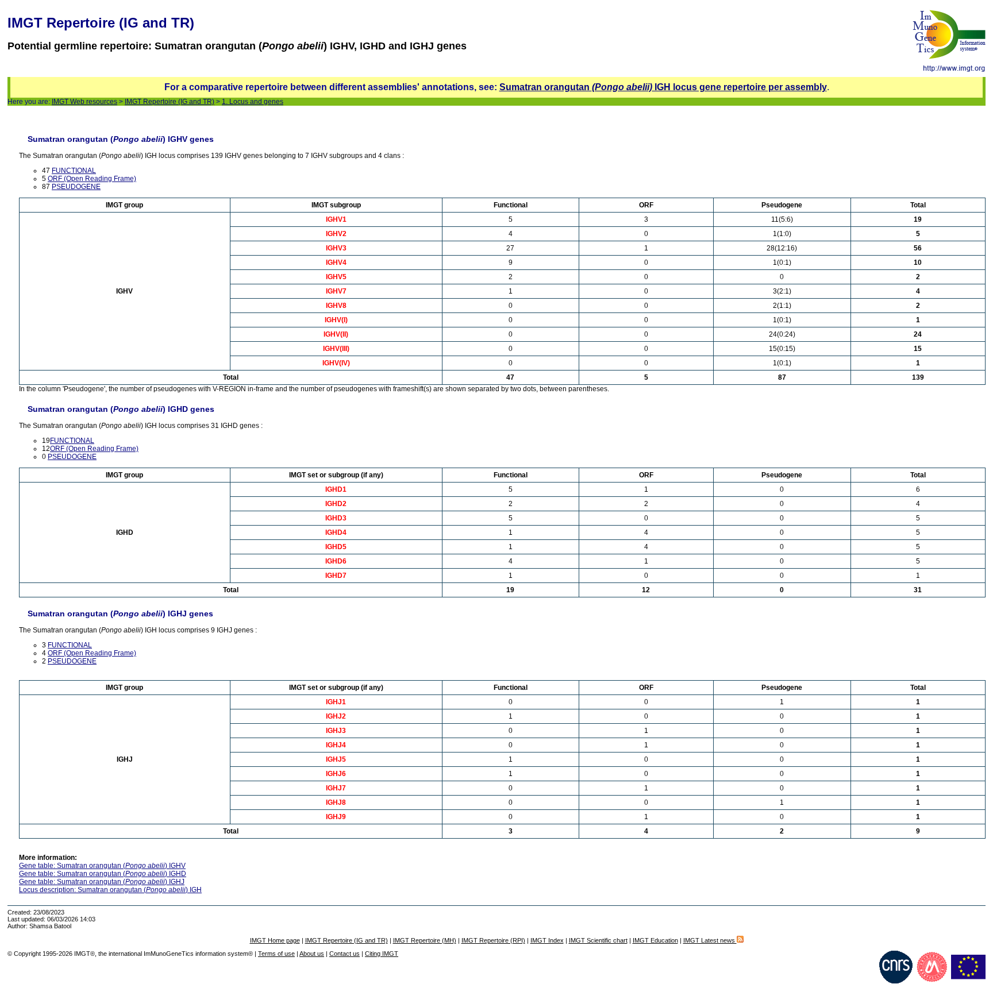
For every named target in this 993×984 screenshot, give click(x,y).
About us (311, 953)
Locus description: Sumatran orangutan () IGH (110, 890)
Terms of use (276, 953)
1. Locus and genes (252, 102)
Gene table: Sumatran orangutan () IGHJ (101, 882)
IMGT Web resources (84, 102)
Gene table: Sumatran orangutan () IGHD (102, 874)
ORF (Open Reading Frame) (92, 179)
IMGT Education (655, 940)
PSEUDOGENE (76, 187)
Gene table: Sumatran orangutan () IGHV (102, 866)
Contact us (344, 953)
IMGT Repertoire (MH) (424, 940)
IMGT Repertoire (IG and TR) (169, 102)
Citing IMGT (381, 953)
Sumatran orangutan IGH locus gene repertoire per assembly (663, 87)
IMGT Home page (275, 940)
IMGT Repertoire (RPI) (493, 940)
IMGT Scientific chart (598, 940)
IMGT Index (547, 940)
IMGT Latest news (710, 940)
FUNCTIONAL (74, 171)
